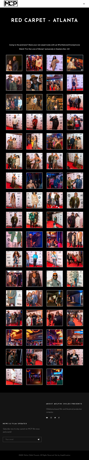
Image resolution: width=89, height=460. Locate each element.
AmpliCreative (65, 455)
